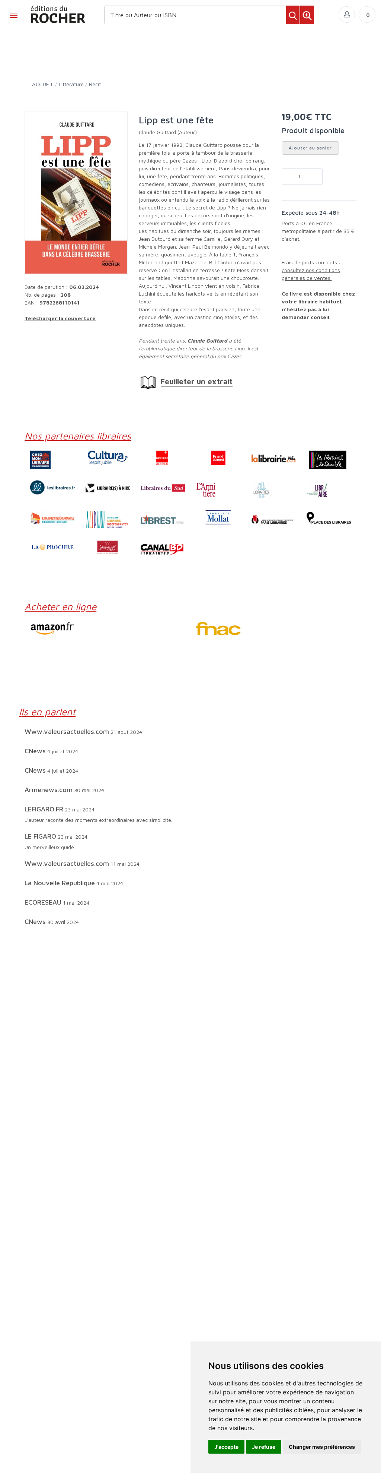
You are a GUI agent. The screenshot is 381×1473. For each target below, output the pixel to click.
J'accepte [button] (226, 1447)
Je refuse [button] (263, 1447)
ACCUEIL (43, 84)
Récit (95, 84)
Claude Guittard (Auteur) (168, 132)
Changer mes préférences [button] (322, 1447)
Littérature (71, 84)
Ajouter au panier (310, 148)
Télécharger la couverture (60, 318)
